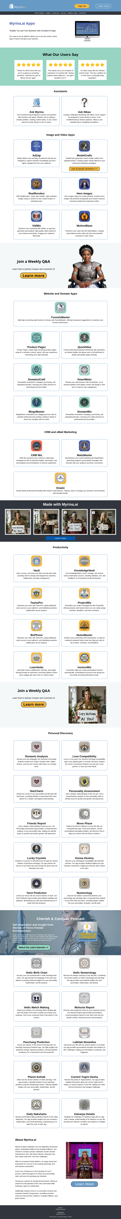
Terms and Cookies (62, 1216)
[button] (3, 522)
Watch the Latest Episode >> (33, 947)
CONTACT (82, 13)
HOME (48, 13)
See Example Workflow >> (84, 169)
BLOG (63, 13)
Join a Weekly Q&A (33, 261)
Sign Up (82, 6)
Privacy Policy (52, 1216)
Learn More (84, 1184)
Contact (70, 1216)
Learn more (103, 6)
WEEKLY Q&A (72, 13)
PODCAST (55, 13)
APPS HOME (39, 13)
